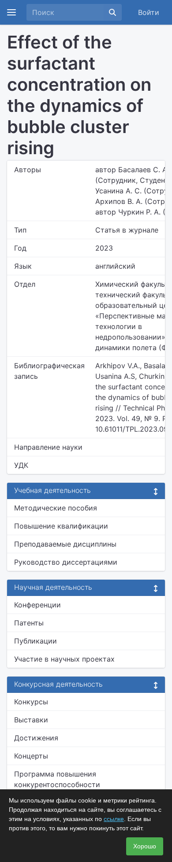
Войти (148, 12)
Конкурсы (31, 701)
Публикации (35, 640)
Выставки (31, 719)
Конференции (37, 604)
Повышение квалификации (61, 526)
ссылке (114, 818)
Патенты (29, 622)
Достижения (36, 737)
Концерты (31, 755)
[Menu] (11, 12)
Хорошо (144, 846)
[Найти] (112, 12)
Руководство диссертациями (65, 562)
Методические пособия (55, 507)
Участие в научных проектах (64, 659)
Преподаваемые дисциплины (65, 544)
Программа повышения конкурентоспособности (57, 779)
